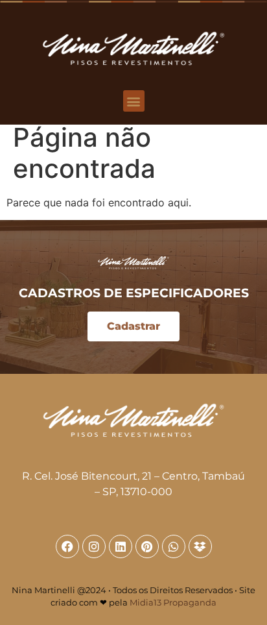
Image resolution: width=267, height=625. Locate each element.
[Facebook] (67, 546)
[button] (134, 101)
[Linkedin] (120, 546)
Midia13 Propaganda (173, 602)
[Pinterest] (147, 546)
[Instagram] (94, 546)
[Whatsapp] (173, 546)
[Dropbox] (200, 546)
